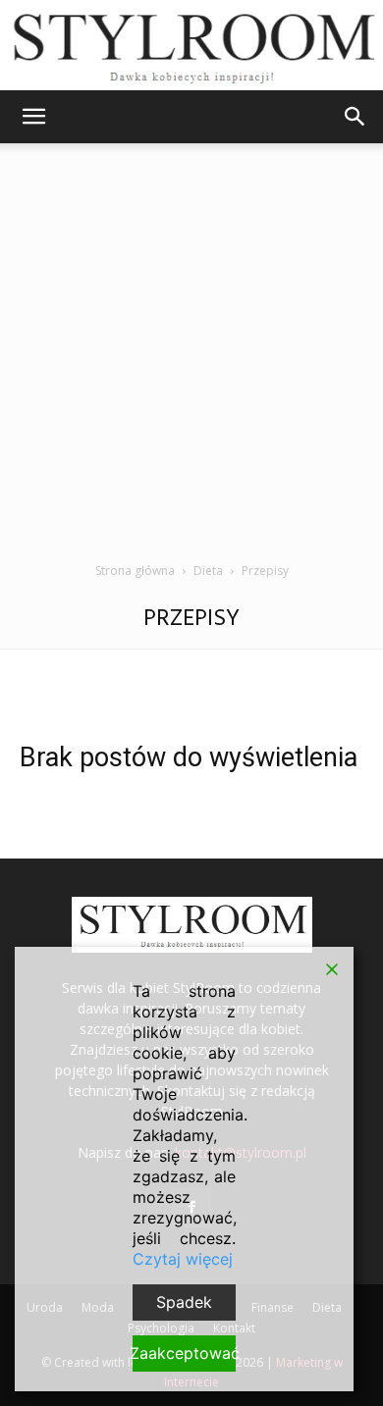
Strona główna (135, 570)
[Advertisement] (191, 360)
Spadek (184, 1302)
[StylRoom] (191, 45)
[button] (33, 116)
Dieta (208, 570)
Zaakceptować (184, 1353)
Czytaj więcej (183, 1259)
